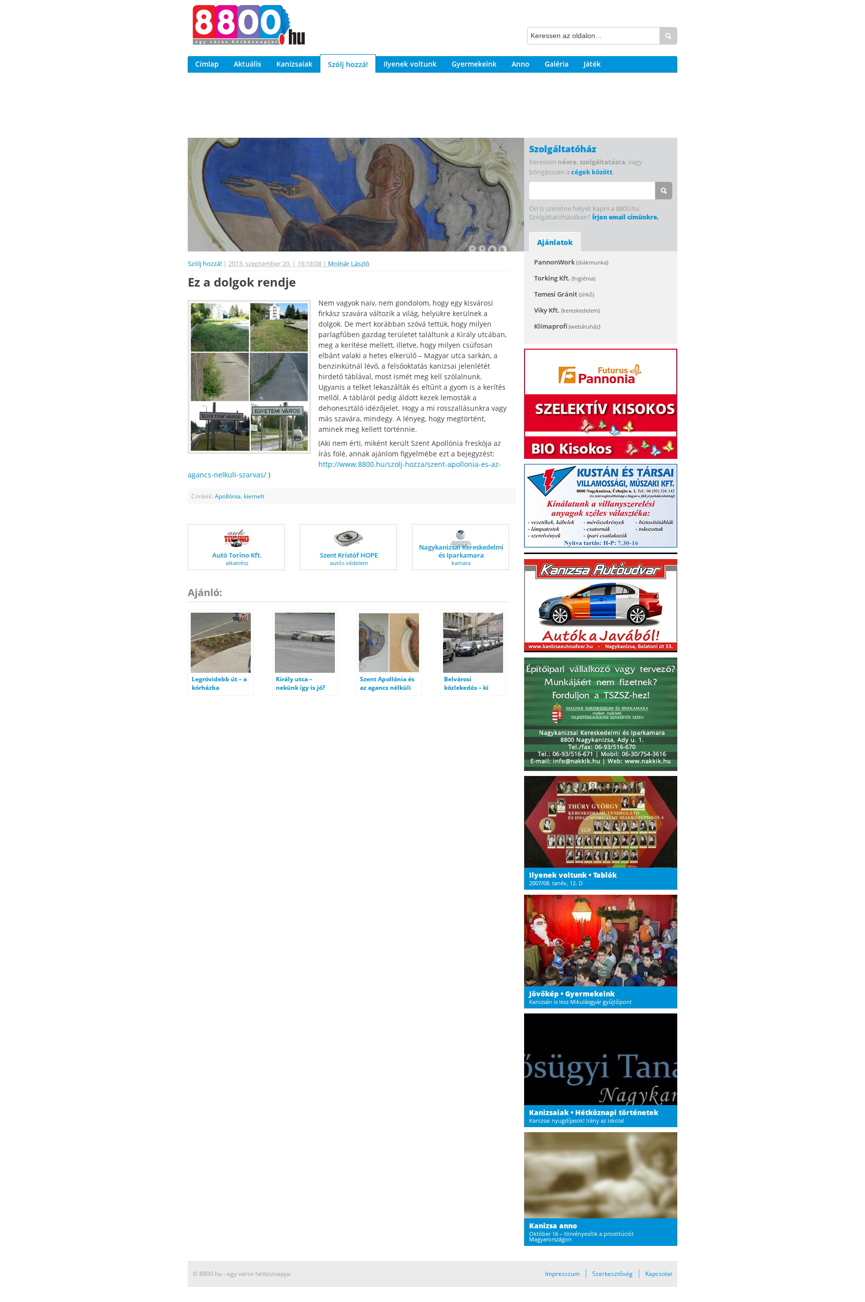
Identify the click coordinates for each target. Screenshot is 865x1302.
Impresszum (562, 1273)
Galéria (557, 64)
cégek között (592, 171)
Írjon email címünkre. (625, 217)
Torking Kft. (564, 278)
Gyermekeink (474, 64)
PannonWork (571, 262)
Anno (521, 64)
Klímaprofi (567, 326)
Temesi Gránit (564, 294)
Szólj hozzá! (348, 64)
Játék (592, 64)
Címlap (207, 64)
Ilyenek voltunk (410, 64)
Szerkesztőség (612, 1273)
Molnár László (348, 263)
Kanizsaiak (294, 64)
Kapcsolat (658, 1273)
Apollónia (228, 496)
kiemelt (254, 496)
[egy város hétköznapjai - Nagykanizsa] (249, 26)
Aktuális (247, 64)
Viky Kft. (567, 310)
